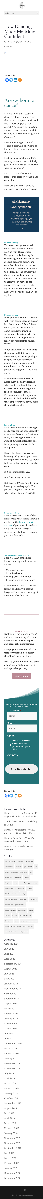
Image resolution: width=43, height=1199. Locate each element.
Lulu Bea (10, 42)
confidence (29, 861)
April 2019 (9, 1078)
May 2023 (9, 978)
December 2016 (12, 1173)
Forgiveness (23, 872)
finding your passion (11, 872)
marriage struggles (11, 899)
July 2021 (9, 1033)
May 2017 (9, 1153)
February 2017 (11, 1163)
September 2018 (12, 1103)
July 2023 (9, 973)
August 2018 (10, 1108)
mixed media (9, 904)
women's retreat (16, 926)
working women (23, 932)
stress (16, 921)
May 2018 (9, 1113)
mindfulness (33, 899)
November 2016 (12, 1178)
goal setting (17, 877)
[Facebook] (7, 80)
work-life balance (10, 932)
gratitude (26, 877)
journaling (21, 888)
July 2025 (9, 948)
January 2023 (11, 983)
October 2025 (11, 943)
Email (11, 723)
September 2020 (13, 1043)
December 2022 (12, 988)
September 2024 (12, 963)
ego (25, 866)
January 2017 (10, 1168)
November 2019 (12, 1068)
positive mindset (10, 910)
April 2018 (9, 1118)
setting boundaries (25, 915)
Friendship (8, 877)
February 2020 (12, 1053)
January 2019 (11, 1093)
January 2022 (11, 1018)
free (31, 872)
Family (30, 866)
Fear (36, 866)
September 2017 (12, 1148)
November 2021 (12, 1023)
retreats (31, 910)
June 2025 (9, 953)
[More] (20, 80)
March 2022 (10, 1008)
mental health (23, 899)
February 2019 (11, 1088)
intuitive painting (10, 888)
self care (7, 915)
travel (7, 926)
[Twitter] (11, 80)
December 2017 (12, 1138)
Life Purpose (9, 894)
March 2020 (10, 1048)
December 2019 (12, 1063)
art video (12, 861)
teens (22, 921)
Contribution (9, 866)
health (15, 883)
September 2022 (12, 998)
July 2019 (9, 1073)
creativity (18, 866)
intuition (35, 883)
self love (14, 915)
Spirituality (8, 921)
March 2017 (10, 1158)
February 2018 (11, 1128)
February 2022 (11, 1013)
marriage (23, 894)
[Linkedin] (15, 80)
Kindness (29, 888)
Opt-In (12, 735)
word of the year (28, 926)
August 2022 (10, 1003)
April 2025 (9, 958)
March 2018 (10, 1123)
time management (31, 921)
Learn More (21, 676)
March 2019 (10, 1083)
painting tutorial (20, 904)
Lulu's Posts (28, 42)
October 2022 (11, 993)
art (6, 861)
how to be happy (25, 883)
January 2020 (11, 1058)
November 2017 (12, 1143)
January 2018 (11, 1133)
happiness (8, 883)
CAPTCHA (12, 755)
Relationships (22, 910)
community (20, 861)
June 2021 (9, 1038)
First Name (14, 710)
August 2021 (10, 1028)
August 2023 (10, 968)
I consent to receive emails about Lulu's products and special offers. (21, 745)
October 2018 (11, 1098)
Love (16, 894)
